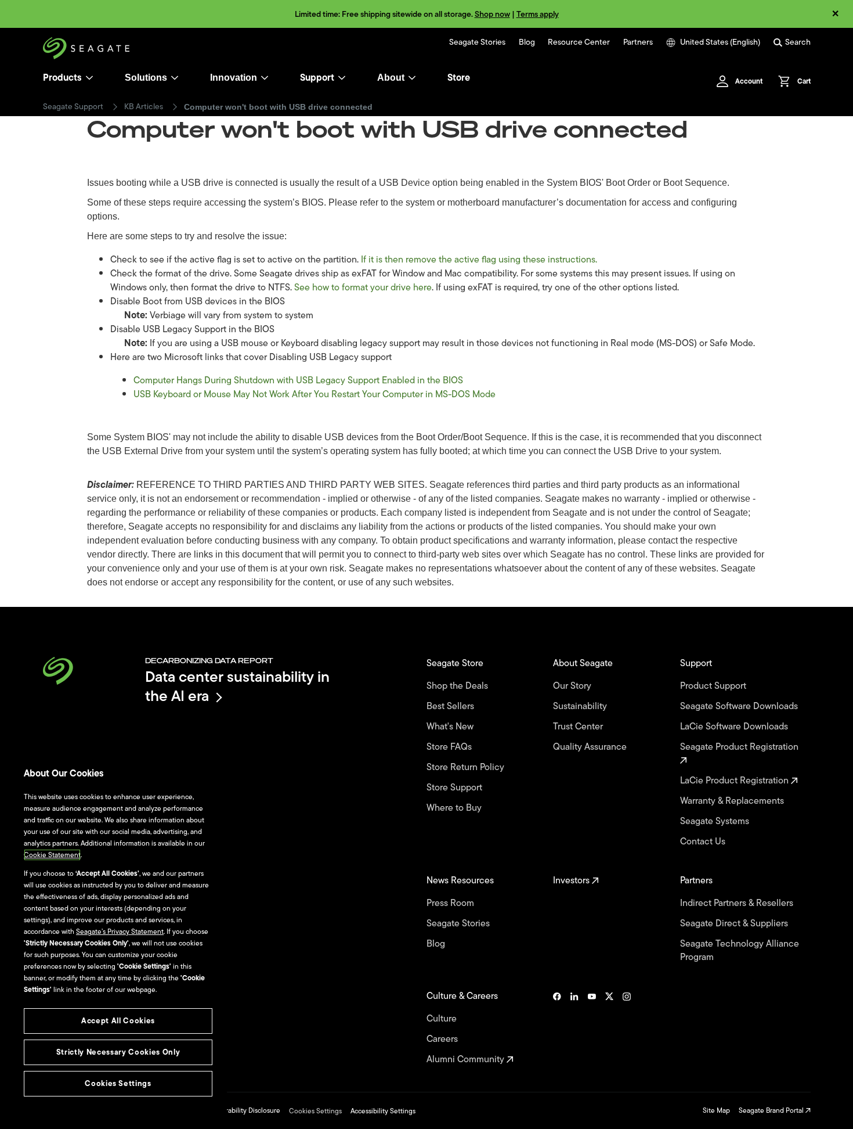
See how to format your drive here (363, 287)
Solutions (146, 77)
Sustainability (581, 706)
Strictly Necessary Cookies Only (118, 1052)
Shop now (492, 14)
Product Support (714, 686)
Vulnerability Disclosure (244, 1110)
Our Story (573, 686)
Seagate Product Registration (740, 747)
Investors (572, 880)
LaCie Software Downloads (735, 727)
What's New (451, 727)
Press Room (451, 903)
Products (62, 77)
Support (317, 77)
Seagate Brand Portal (772, 1110)
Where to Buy (455, 808)
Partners (638, 42)
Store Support (455, 787)
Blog (527, 42)
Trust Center (579, 727)
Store (458, 77)
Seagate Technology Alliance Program (739, 950)
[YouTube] (592, 1028)
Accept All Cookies (118, 1021)
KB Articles (143, 107)
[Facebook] (557, 1028)
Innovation (233, 77)
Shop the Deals (459, 686)
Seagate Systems (715, 821)
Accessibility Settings (382, 1111)
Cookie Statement (52, 855)
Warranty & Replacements (733, 801)
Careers (443, 1039)
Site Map (716, 1110)
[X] (609, 1028)
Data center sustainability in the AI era (237, 686)
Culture (442, 1019)
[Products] (89, 78)
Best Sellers (451, 706)
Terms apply (537, 14)
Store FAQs (450, 747)
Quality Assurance (591, 747)
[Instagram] (627, 1028)
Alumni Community (466, 1059)
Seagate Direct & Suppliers (735, 923)
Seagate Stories (477, 42)
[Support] (341, 78)
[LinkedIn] (574, 1028)
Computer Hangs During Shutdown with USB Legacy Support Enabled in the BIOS (298, 380)
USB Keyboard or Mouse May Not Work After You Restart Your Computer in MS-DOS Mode (314, 394)
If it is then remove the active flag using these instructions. (479, 259)
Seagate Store (456, 663)
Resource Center (579, 42)
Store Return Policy (466, 767)
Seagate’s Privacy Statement (120, 931)
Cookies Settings (315, 1111)
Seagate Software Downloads (740, 706)
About (390, 77)
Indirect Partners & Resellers (738, 903)
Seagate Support (73, 107)
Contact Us (704, 841)
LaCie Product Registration (735, 781)
